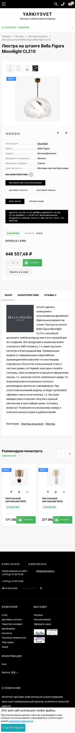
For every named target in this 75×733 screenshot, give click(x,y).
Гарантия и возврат (12, 624)
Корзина (38, 615)
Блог (4, 664)
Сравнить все (9, 456)
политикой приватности (20, 721)
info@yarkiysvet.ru (45, 571)
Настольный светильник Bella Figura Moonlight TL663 (15, 503)
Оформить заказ (42, 624)
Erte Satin (15, 201)
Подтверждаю (13, 727)
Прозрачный (36, 201)
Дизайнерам (8, 628)
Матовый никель (46, 190)
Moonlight (43, 143)
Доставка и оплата (12, 619)
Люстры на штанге (38, 36)
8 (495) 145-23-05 (10, 564)
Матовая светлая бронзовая (25, 183)
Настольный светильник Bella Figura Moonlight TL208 (52, 503)
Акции (5, 647)
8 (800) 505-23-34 (37, 564)
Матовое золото (18, 190)
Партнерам (8, 642)
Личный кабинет (42, 619)
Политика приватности (14, 638)
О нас (4, 615)
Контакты (7, 633)
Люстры (19, 36)
